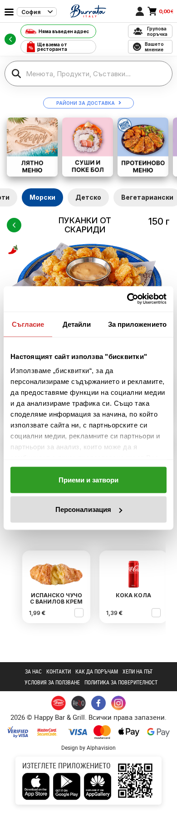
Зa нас (33, 671)
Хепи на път (137, 671)
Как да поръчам (96, 671)
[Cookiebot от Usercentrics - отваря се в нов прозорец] (127, 299)
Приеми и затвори (88, 479)
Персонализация (83, 509)
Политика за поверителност (120, 682)
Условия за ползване (52, 682)
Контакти (58, 671)
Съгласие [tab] (28, 324)
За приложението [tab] (137, 324)
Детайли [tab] (77, 324)
